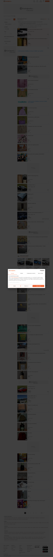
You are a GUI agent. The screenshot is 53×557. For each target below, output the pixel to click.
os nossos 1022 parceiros (15, 277)
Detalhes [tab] (21, 273)
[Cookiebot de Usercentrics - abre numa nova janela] (40, 270)
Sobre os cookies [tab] (40, 273)
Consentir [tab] (12, 273)
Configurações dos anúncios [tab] (31, 273)
